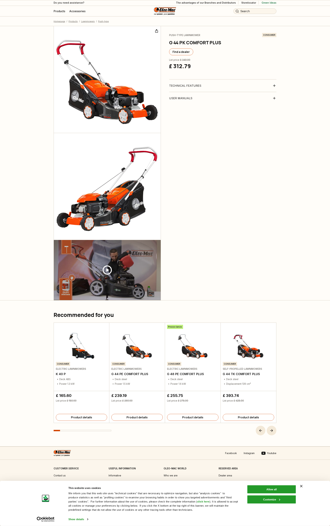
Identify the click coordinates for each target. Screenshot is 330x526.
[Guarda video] (107, 270)
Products (73, 21)
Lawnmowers (88, 21)
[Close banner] (301, 486)
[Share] (156, 30)
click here (203, 501)
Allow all (271, 489)
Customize (269, 499)
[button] (260, 430)
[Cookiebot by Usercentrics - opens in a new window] (46, 519)
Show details (76, 519)
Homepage (59, 21)
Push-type (103, 21)
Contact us (60, 475)
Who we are (171, 475)
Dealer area (225, 475)
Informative (115, 475)
